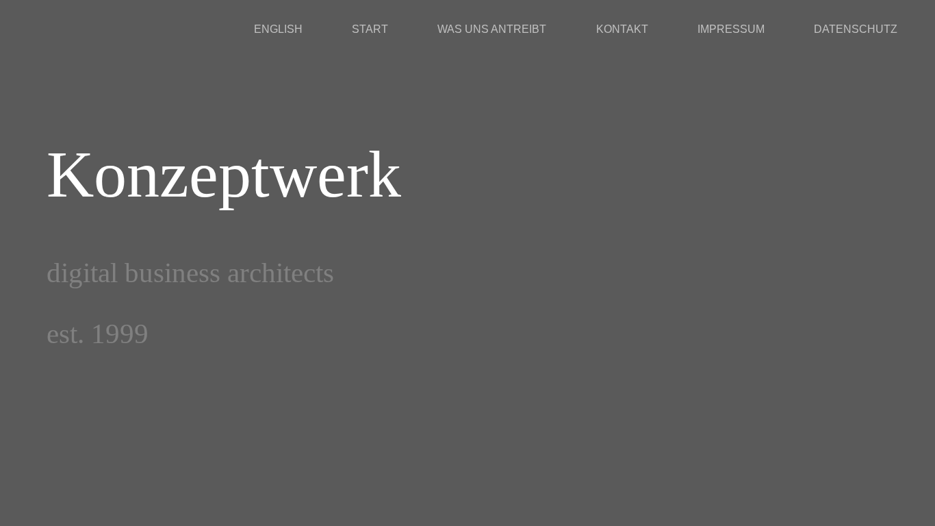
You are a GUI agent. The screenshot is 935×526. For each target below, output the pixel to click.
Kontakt (622, 29)
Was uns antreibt (491, 29)
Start (370, 29)
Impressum (731, 29)
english (278, 29)
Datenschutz (855, 29)
